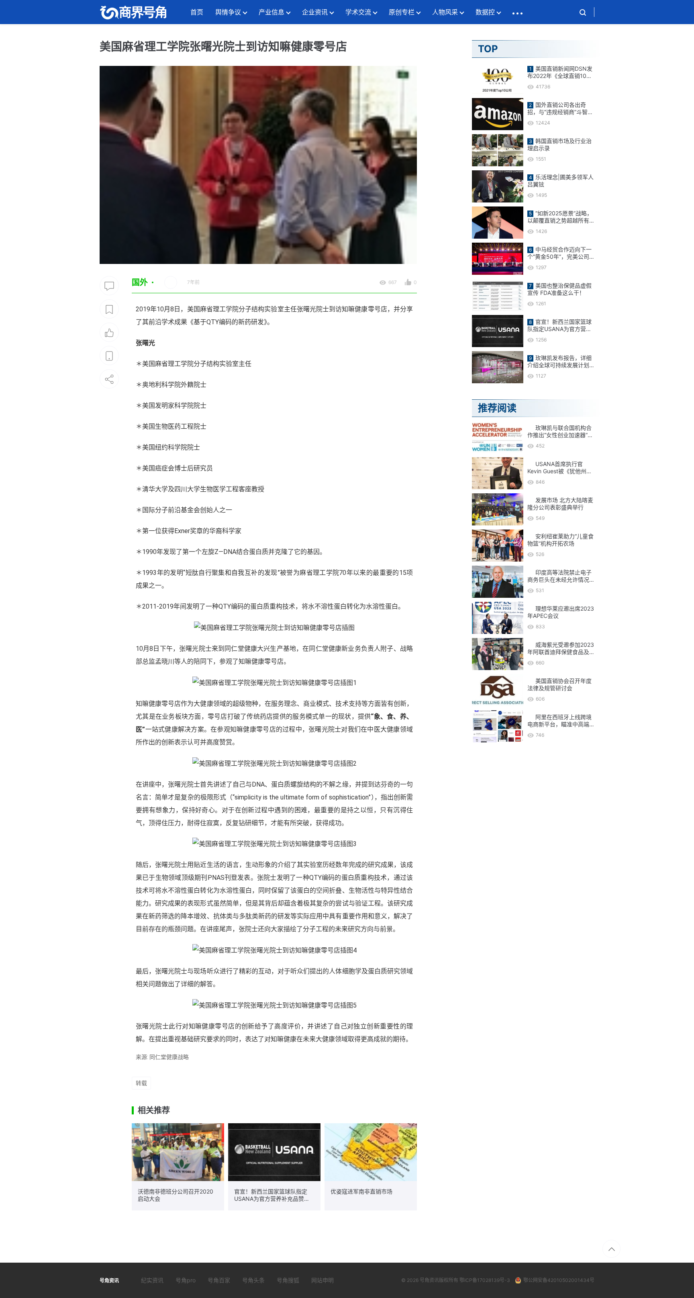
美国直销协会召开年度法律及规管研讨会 (559, 684)
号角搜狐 (288, 1280)
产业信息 (271, 12)
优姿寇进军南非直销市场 (361, 1191)
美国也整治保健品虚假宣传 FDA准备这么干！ (559, 289)
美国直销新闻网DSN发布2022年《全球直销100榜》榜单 (559, 72)
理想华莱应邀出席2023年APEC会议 (560, 612)
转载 (141, 1082)
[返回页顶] (611, 1249)
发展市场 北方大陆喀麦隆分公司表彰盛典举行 (560, 504)
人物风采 (445, 12)
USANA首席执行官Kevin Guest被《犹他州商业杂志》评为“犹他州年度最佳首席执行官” (559, 467)
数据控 (485, 12)
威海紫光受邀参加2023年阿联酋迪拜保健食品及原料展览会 (560, 648)
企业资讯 (315, 12)
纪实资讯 (152, 1280)
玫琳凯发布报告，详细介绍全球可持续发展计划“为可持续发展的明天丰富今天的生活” (559, 361)
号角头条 (253, 1280)
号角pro (186, 1280)
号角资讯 (429, 1280)
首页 (196, 12)
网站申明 (322, 1280)
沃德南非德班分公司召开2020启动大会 (175, 1195)
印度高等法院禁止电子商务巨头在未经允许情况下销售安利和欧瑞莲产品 (559, 576)
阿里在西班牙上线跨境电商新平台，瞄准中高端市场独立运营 (559, 720)
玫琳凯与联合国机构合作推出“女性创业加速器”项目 (560, 431)
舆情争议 (228, 12)
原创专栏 (401, 12)
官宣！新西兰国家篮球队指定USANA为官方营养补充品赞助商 (272, 1195)
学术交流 (358, 12)
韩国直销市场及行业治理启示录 (559, 144)
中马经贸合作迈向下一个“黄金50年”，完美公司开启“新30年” (559, 253)
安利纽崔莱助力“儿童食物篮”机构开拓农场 (560, 540)
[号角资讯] (133, 12)
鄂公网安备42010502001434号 (558, 1280)
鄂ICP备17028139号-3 (484, 1280)
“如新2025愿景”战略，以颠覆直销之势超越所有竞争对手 (559, 217)
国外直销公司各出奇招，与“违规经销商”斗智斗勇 (560, 108)
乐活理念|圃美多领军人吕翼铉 (560, 181)
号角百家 (219, 1280)
